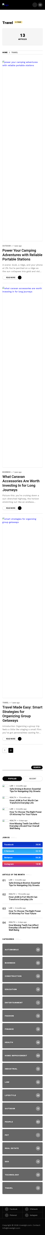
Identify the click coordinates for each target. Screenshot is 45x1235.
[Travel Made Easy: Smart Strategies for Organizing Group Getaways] (22, 607)
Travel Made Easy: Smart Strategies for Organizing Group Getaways (22, 714)
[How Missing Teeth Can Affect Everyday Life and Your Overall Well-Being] (5, 822)
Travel (5, 702)
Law (11, 786)
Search (36, 767)
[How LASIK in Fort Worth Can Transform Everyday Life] (5, 799)
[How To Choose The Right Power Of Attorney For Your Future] (5, 811)
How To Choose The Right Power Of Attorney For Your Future (26, 813)
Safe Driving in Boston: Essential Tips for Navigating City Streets (25, 790)
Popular (12, 778)
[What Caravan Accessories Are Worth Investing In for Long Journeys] (22, 377)
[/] (34, 4)
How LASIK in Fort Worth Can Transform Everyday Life (24, 802)
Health (13, 797)
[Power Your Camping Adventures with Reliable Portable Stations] (22, 150)
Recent (32, 778)
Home (5, 52)
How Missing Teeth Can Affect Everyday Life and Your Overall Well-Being (24, 826)
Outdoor (6, 246)
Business (6, 472)
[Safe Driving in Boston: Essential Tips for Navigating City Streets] (5, 788)
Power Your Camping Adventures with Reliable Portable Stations (22, 255)
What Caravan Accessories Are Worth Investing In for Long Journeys (21, 483)
